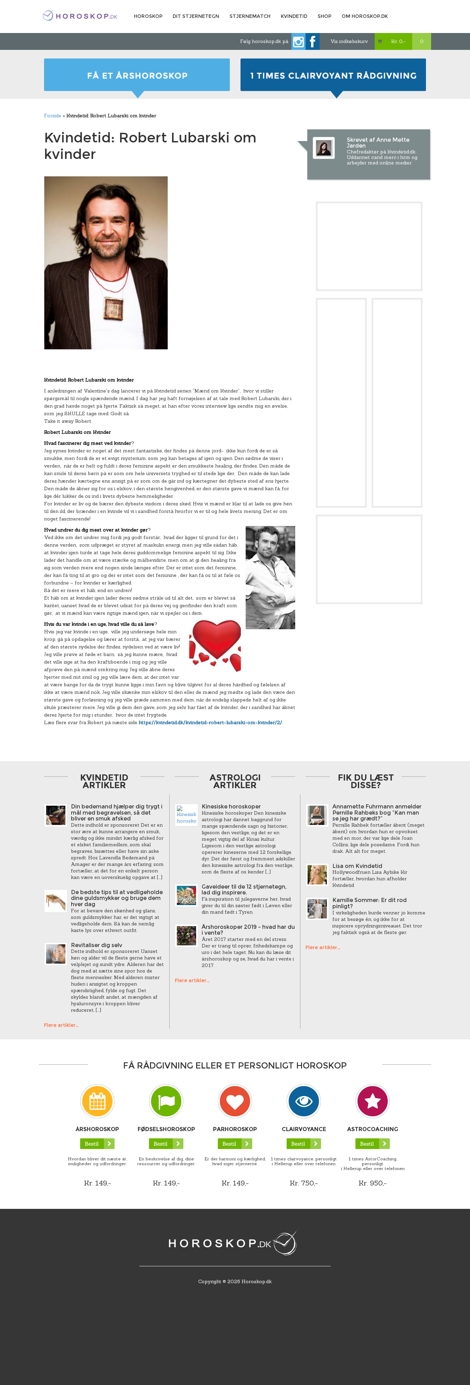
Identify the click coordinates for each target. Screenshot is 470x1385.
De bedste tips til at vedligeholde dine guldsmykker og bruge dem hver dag (117, 898)
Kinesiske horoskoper (231, 806)
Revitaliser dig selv (96, 945)
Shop (324, 16)
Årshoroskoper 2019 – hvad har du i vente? (248, 930)
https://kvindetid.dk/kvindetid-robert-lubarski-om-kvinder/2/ (210, 722)
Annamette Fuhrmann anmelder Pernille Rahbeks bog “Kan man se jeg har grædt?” (376, 812)
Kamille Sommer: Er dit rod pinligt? (369, 903)
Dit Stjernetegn (196, 16)
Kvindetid (294, 16)
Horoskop (148, 16)
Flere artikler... (61, 1025)
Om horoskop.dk (365, 16)
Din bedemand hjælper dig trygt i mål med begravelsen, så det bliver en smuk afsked (116, 812)
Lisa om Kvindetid (357, 866)
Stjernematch (249, 16)
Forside (52, 115)
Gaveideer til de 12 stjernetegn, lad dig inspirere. (244, 889)
